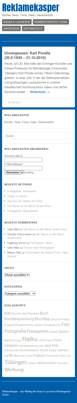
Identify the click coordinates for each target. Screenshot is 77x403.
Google (17, 340)
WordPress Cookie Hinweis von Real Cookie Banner (38, 400)
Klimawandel (11, 350)
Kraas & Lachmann (17, 21)
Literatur (63, 350)
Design (66, 319)
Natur (23, 355)
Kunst (44, 350)
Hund (57, 340)
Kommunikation (29, 350)
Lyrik (8, 355)
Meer (16, 355)
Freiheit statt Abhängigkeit (38, 247)
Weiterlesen (40, 91)
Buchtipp (43, 318)
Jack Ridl (51, 345)
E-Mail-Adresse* (13, 164)
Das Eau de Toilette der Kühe (24, 201)
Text (68, 355)
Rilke (63, 355)
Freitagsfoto (37, 331)
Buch (44, 313)
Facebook (50, 325)
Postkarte (39, 355)
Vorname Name (13, 156)
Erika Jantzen (35, 325)
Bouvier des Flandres (25, 313)
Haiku (30, 338)
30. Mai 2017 (14, 102)
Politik (29, 355)
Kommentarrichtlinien (50, 21)
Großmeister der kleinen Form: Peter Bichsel (37, 254)
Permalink (62, 51)
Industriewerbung (28, 346)
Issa (41, 345)
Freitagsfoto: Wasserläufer (22, 211)
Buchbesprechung (19, 318)
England (21, 324)
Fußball (53, 331)
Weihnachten (47, 362)
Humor (50, 340)
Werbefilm (62, 363)
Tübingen (15, 362)
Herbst (42, 340)
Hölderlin (11, 345)
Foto (65, 324)
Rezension (52, 355)
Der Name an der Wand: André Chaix (29, 206)
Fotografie (15, 330)
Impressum (11, 28)
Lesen (53, 350)
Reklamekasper (30, 7)
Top (68, 386)
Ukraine (32, 363)
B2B (7, 313)
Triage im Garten (17, 196)
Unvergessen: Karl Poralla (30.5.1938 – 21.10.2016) (27, 55)
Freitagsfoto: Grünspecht (21, 191)
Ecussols (9, 325)
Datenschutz (33, 28)
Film (58, 325)
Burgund (56, 319)
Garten (64, 331)
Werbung (14, 369)
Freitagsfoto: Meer (41, 243)
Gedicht (9, 340)
